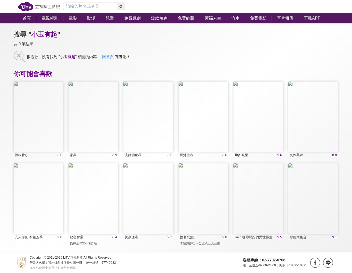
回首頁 (108, 57)
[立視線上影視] (39, 6)
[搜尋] (121, 6)
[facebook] (315, 263)
